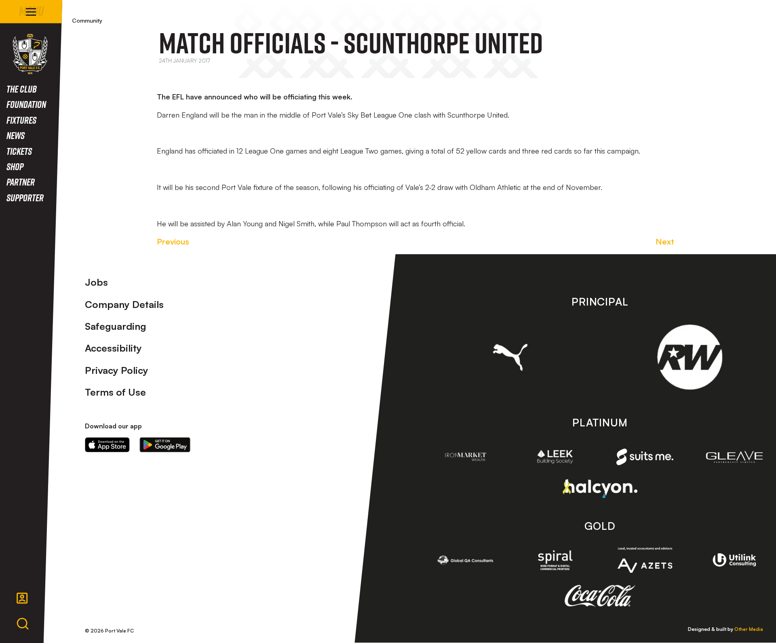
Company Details (124, 304)
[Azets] (645, 560)
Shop (14, 166)
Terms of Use (115, 392)
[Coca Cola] (600, 596)
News (15, 135)
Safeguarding (115, 326)
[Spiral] (555, 560)
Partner (20, 182)
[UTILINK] (734, 560)
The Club (21, 89)
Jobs (96, 282)
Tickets (19, 151)
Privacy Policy (116, 370)
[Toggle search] (23, 624)
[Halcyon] (600, 488)
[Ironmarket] (465, 457)
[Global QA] (465, 560)
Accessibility (113, 348)
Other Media (748, 629)
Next (665, 241)
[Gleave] (734, 457)
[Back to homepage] (30, 54)
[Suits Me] (645, 457)
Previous (173, 241)
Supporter (25, 197)
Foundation (26, 104)
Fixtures (21, 120)
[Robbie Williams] (689, 357)
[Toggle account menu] (22, 598)
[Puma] (510, 357)
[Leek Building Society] (555, 457)
